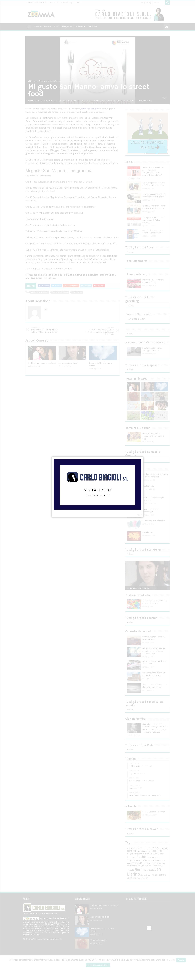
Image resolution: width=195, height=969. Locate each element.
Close (139, 515)
